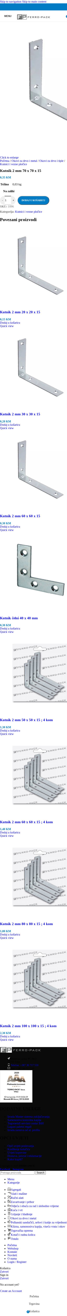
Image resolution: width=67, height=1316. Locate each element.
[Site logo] (33, 22)
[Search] (63, 16)
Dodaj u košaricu (33, 200)
